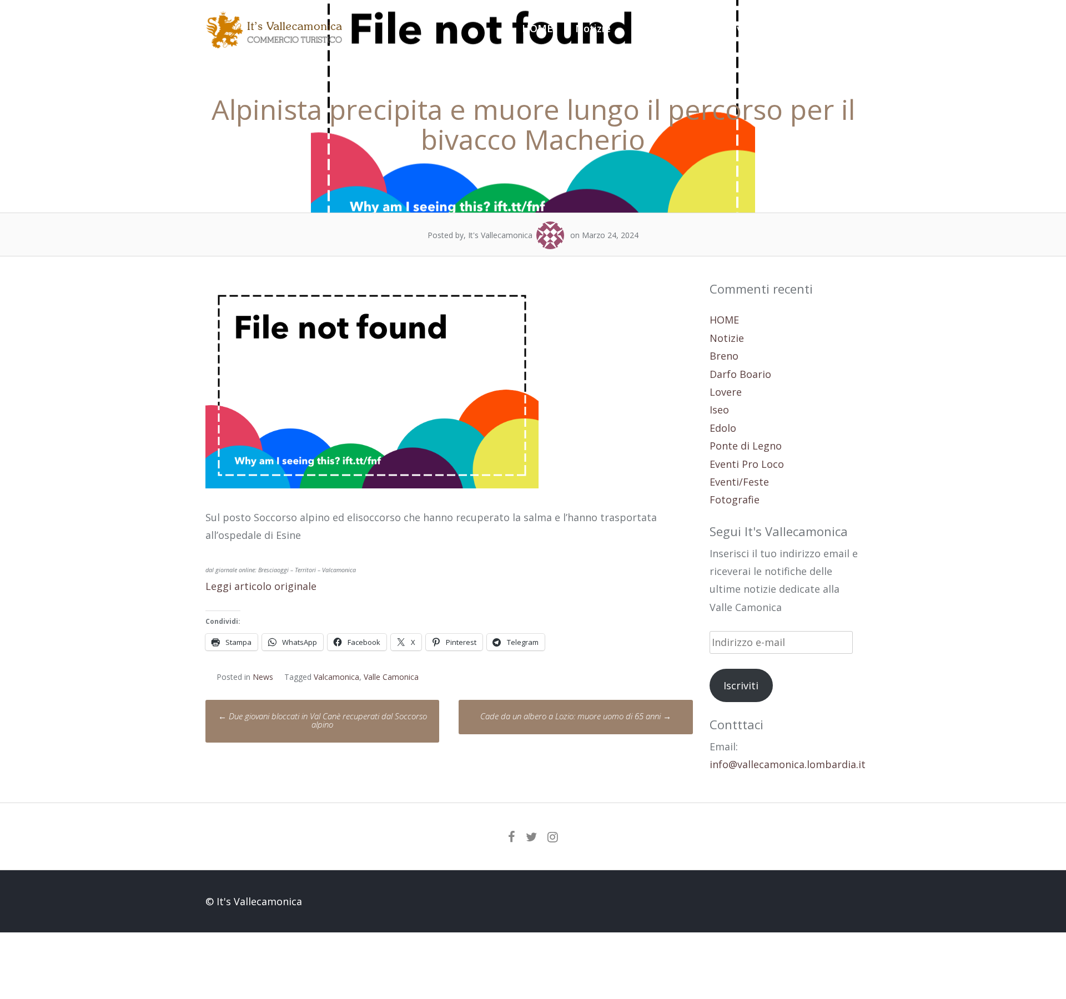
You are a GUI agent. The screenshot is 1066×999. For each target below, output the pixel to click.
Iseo (719, 409)
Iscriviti (740, 685)
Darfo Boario (740, 374)
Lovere (726, 391)
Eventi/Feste (762, 28)
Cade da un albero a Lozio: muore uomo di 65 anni (575, 716)
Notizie (593, 28)
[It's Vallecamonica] (274, 44)
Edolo (723, 428)
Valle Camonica (391, 677)
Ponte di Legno (746, 445)
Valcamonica (336, 677)
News (263, 677)
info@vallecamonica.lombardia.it (788, 764)
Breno (724, 355)
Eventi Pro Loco (670, 28)
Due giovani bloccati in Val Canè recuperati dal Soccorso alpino (322, 720)
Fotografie (840, 28)
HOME (537, 28)
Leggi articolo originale (260, 586)
